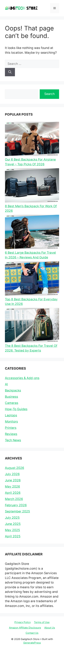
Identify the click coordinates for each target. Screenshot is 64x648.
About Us (49, 627)
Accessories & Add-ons (22, 378)
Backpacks (13, 390)
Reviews (11, 434)
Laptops (11, 415)
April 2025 (13, 536)
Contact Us (32, 632)
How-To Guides (16, 409)
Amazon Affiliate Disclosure (25, 627)
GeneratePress (32, 642)
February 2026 (16, 505)
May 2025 (12, 530)
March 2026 (14, 499)
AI (6, 384)
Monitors (11, 421)
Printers (10, 428)
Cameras (11, 403)
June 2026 (13, 480)
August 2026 (14, 468)
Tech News (13, 440)
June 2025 (13, 524)
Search (49, 94)
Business (11, 397)
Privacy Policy (22, 622)
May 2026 (12, 486)
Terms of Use (42, 622)
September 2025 (17, 511)
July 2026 (12, 474)
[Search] (10, 72)
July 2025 (12, 518)
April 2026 (13, 493)
